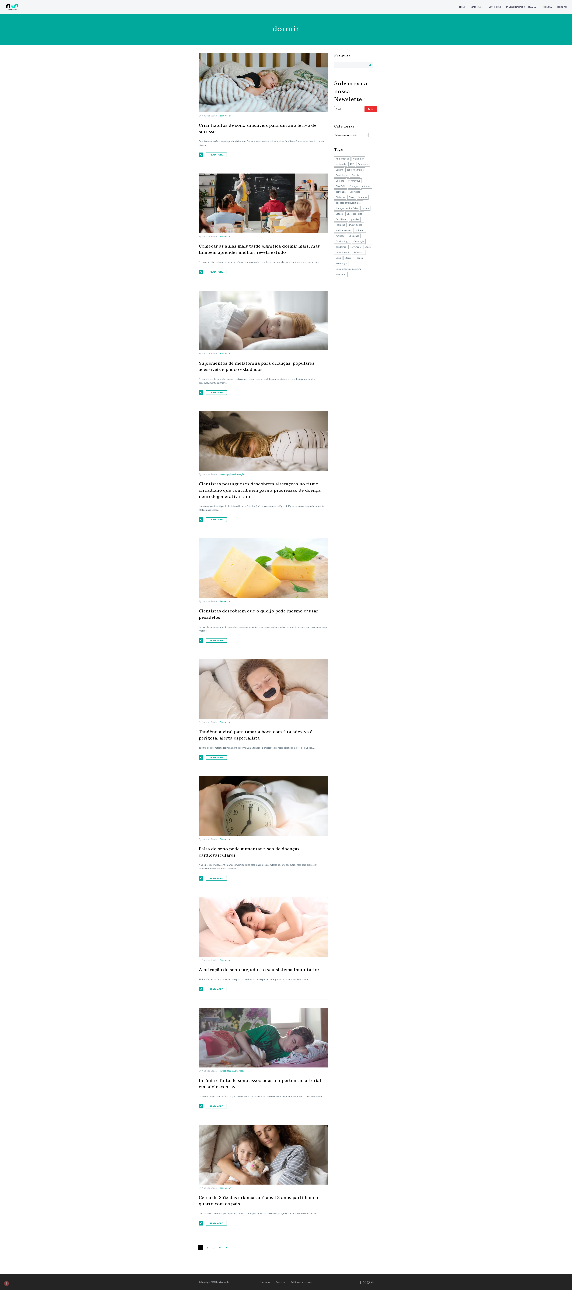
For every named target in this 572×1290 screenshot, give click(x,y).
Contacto (280, 1282)
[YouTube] (372, 1282)
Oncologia (358, 241)
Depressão (355, 191)
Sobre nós (265, 1282)
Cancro (339, 169)
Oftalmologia (342, 241)
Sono (338, 257)
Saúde (368, 246)
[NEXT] (226, 1247)
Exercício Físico (354, 213)
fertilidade (341, 219)
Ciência (547, 7)
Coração (340, 180)
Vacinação (341, 274)
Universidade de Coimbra (348, 268)
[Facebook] (360, 1282)
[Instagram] (368, 1282)
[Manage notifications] (6, 1283)
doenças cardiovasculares (349, 202)
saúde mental (343, 252)
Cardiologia (342, 175)
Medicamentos (343, 230)
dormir (365, 208)
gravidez (354, 219)
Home (462, 7)
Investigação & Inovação (521, 7)
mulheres (360, 230)
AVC (352, 164)
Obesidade (354, 235)
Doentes (362, 197)
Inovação (340, 224)
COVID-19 (340, 186)
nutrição (340, 235)
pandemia (341, 246)
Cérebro (366, 186)
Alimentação (342, 158)
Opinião (562, 7)
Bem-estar (225, 115)
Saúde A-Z (477, 7)
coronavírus (354, 180)
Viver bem (495, 7)
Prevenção (355, 246)
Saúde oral (359, 252)
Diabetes (340, 197)
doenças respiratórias (347, 208)
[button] (201, 155)
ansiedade (341, 164)
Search (370, 65)
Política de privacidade (301, 1282)
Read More (216, 154)
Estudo (339, 213)
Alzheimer (358, 158)
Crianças (353, 186)
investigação (355, 224)
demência (341, 191)
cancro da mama (355, 169)
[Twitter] (364, 1282)
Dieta (351, 197)
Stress (348, 257)
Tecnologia (341, 263)
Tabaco (359, 257)
